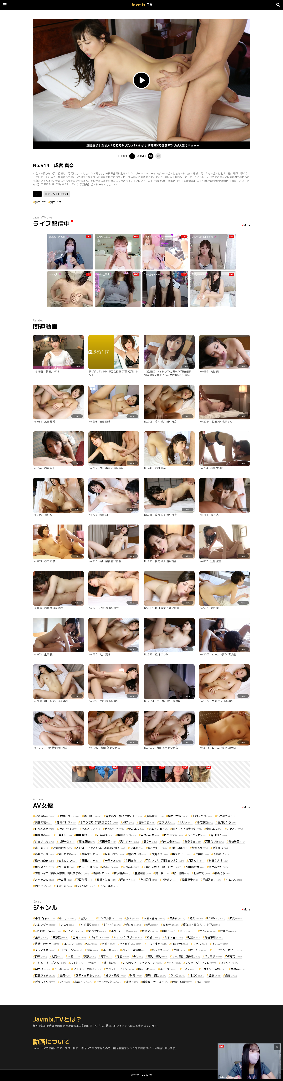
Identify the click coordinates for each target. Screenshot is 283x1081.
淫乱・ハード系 (124, 931)
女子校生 (97, 931)
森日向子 (219, 835)
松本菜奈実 (44, 860)
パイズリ (74, 931)
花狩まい (169, 879)
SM (64, 982)
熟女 (196, 918)
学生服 (42, 969)
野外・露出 (156, 975)
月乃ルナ (196, 860)
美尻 (90, 956)
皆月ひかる (227, 822)
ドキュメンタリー (127, 937)
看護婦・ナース (155, 982)
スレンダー (45, 924)
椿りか (150, 841)
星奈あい (131, 867)
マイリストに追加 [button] (58, 194)
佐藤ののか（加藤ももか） (162, 867)
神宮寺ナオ (218, 860)
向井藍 (202, 854)
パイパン (99, 937)
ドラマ (187, 931)
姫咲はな (136, 829)
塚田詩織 (181, 873)
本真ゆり (160, 854)
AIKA (128, 822)
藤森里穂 (87, 841)
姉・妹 (111, 963)
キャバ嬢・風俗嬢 (186, 956)
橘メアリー (181, 854)
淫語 (123, 956)
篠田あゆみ (91, 860)
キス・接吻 (157, 943)
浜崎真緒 (155, 816)
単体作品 (45, 918)
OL (92, 943)
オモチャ (198, 950)
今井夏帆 (66, 867)
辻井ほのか (62, 848)
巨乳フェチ (45, 975)
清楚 (132, 982)
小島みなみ (109, 886)
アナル (173, 963)
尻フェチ (160, 950)
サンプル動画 (110, 918)
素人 (132, 918)
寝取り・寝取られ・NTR (201, 924)
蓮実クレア (66, 822)
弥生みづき (227, 816)
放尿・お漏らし (88, 975)
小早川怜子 (67, 829)
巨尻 (79, 937)
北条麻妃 (202, 873)
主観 (180, 950)
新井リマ (101, 873)
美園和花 (43, 822)
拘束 (41, 956)
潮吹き (171, 924)
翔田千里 (108, 841)
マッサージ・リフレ (200, 963)
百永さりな (88, 867)
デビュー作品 (70, 950)
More (247, 225)
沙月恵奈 (205, 822)
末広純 (42, 848)
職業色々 (147, 969)
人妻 (74, 956)
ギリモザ (213, 956)
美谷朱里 (237, 841)
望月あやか (218, 867)
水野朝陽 (105, 835)
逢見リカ (64, 886)
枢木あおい (91, 829)
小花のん (110, 867)
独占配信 (179, 943)
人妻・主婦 (154, 918)
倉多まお (193, 841)
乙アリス (167, 822)
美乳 (151, 924)
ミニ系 (61, 969)
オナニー (220, 943)
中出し (67, 918)
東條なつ (220, 848)
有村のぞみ (170, 841)
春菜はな (214, 829)
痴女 (236, 918)
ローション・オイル (227, 950)
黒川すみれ (129, 841)
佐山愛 (65, 879)
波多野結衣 (45, 816)
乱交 (57, 956)
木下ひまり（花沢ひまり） (99, 822)
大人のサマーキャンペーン (142, 963)
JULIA (186, 822)
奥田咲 (162, 873)
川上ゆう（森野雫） (187, 829)
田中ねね (84, 835)
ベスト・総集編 (134, 950)
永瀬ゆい (221, 854)
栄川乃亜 (149, 879)
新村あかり (203, 816)
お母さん (83, 982)
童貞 (65, 975)
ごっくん (229, 963)
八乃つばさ (196, 835)
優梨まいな (91, 854)
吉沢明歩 (122, 873)
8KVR (203, 982)
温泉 (215, 975)
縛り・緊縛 (116, 975)
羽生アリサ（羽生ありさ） (165, 860)
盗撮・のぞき (47, 943)
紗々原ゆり (85, 886)
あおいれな (44, 841)
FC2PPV (216, 918)
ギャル (200, 943)
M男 (136, 975)
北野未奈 (66, 841)
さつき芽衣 (173, 835)
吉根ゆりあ (114, 829)
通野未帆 (179, 848)
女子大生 (173, 937)
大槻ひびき (69, 816)
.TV (142, 5)
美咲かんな (150, 835)
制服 (193, 937)
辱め (108, 943)
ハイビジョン (131, 943)
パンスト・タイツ (120, 969)
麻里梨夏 (143, 873)
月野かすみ (114, 854)
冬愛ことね (44, 854)
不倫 (153, 937)
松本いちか (178, 816)
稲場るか (200, 848)
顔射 (168, 931)
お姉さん (229, 931)
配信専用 (214, 937)
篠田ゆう (92, 816)
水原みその (44, 867)
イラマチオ (45, 950)
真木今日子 (157, 848)
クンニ (178, 975)
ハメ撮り (90, 924)
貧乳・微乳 (157, 956)
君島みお (235, 829)
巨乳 (87, 918)
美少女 (177, 918)
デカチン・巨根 (213, 969)
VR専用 (234, 956)
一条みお (113, 860)
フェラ (68, 924)
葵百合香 (84, 879)
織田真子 (190, 879)
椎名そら (222, 873)
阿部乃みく (212, 879)
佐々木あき (44, 829)
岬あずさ (128, 879)
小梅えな (234, 879)
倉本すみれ (158, 829)
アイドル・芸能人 (87, 969)
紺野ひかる (137, 854)
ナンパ (208, 931)
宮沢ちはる (106, 879)
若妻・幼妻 (182, 982)
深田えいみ (214, 841)
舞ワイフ (40, 202)
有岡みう (134, 860)
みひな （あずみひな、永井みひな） (101, 848)
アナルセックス (108, 982)
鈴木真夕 (43, 886)
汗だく (197, 975)
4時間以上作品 (48, 931)
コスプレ (72, 943)
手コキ (110, 950)
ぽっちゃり (45, 982)
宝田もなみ (67, 854)
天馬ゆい (64, 835)
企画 (41, 937)
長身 (231, 975)
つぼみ (136, 848)
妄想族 (60, 937)
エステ (189, 969)
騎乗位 (150, 931)
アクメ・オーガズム (50, 963)
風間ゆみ (43, 835)
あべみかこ (44, 879)
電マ (106, 956)
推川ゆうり (126, 835)
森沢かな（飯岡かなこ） (124, 816)
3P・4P (112, 924)
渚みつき (146, 822)
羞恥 (93, 950)
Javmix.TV (146, 1075)
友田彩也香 (195, 867)
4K (138, 956)
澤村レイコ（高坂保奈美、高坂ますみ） (62, 873)
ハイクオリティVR (84, 963)
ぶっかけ (168, 969)
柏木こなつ (67, 860)
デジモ (133, 924)
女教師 (238, 969)
